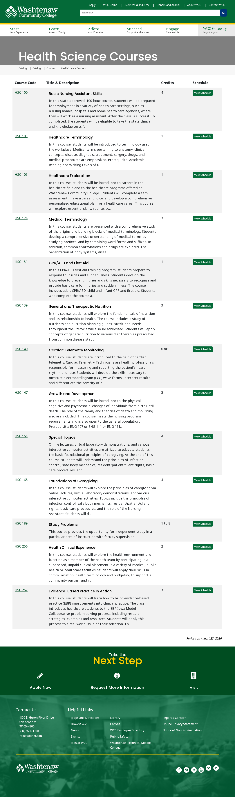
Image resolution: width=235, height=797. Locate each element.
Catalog (23, 68)
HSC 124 (21, 218)
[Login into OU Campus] (2, 793)
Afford (96, 30)
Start (19, 30)
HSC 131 (21, 261)
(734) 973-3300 (29, 731)
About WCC (194, 5)
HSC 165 (21, 479)
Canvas (115, 724)
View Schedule (202, 93)
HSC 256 (21, 546)
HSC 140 (21, 349)
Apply (92, 5)
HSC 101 (21, 136)
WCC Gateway (215, 30)
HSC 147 (21, 392)
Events (75, 736)
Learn (57, 30)
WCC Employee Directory (127, 730)
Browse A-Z (79, 724)
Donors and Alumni (168, 5)
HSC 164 (21, 436)
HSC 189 (21, 523)
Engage (173, 30)
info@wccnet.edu (30, 736)
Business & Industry (137, 5)
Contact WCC (217, 5)
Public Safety (119, 736)
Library (115, 718)
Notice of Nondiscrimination (182, 730)
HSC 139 (21, 305)
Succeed (138, 30)
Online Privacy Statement (180, 724)
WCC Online (110, 5)
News (75, 730)
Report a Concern (174, 718)
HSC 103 (21, 174)
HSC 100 (21, 92)
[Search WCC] (223, 13)
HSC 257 (21, 590)
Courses (50, 68)
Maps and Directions (85, 718)
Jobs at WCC (79, 743)
